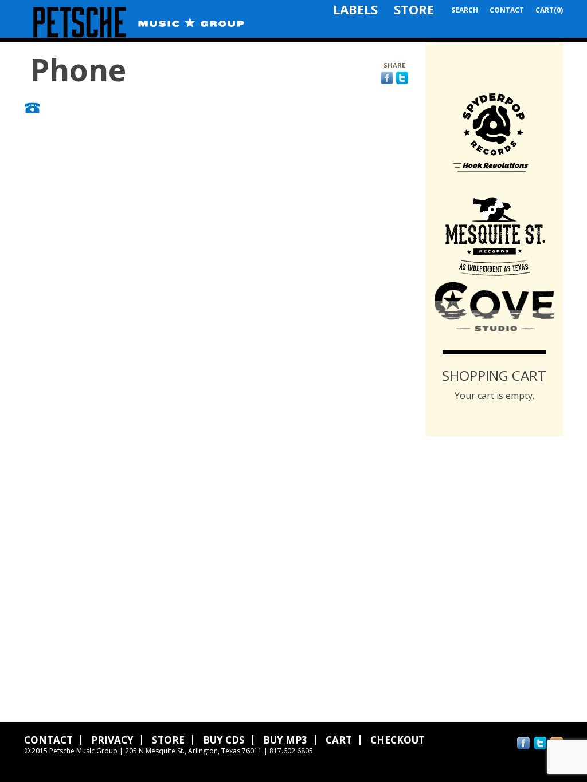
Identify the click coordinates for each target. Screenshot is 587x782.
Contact (507, 10)
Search (464, 10)
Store (414, 9)
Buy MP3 (285, 740)
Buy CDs (224, 740)
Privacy (112, 740)
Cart (339, 740)
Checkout (397, 740)
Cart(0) (549, 10)
